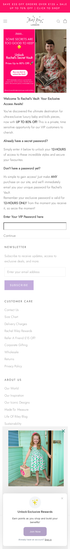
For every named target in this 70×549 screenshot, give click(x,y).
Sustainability (12, 423)
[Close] (63, 430)
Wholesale (11, 352)
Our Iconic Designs (17, 402)
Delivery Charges (15, 324)
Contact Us (11, 310)
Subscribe (19, 285)
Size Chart (11, 316)
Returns (9, 359)
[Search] (58, 21)
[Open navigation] (5, 21)
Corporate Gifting (15, 345)
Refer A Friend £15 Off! (20, 338)
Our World (11, 388)
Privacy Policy (13, 366)
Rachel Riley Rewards (18, 331)
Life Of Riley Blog (15, 416)
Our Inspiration (14, 395)
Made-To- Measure (16, 409)
